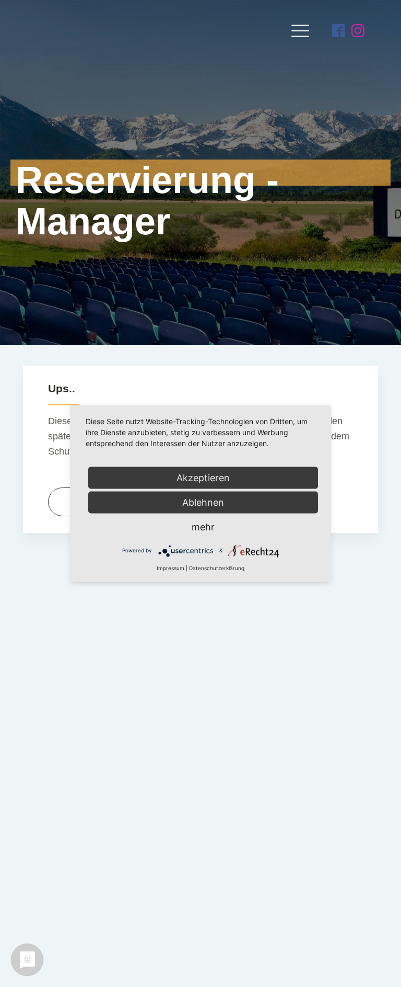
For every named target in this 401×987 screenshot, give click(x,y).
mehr (203, 526)
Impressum (170, 567)
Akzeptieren (203, 477)
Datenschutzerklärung (216, 567)
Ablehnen (203, 501)
